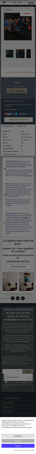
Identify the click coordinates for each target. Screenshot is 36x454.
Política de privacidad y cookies (24, 450)
